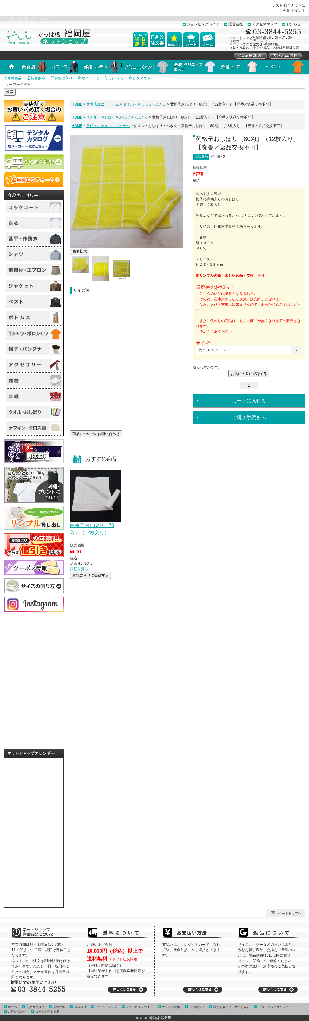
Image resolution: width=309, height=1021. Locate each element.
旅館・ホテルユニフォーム (108, 126)
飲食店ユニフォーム (102, 104)
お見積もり (196, 1007)
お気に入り (63, 78)
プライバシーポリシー (274, 1007)
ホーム (12, 1007)
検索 (9, 92)
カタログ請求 (171, 1007)
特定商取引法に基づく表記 (231, 1007)
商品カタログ (35, 1007)
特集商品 (38, 78)
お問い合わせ (17, 1011)
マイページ (90, 78)
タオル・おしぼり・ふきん (144, 104)
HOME (77, 104)
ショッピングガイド (203, 24)
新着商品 (14, 78)
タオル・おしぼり (100, 117)
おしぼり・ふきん (133, 117)
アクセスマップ (264, 24)
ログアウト (141, 78)
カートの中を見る (47, 1011)
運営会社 (235, 24)
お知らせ (293, 24)
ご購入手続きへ (249, 417)
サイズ (204, 343)
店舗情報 (59, 1007)
